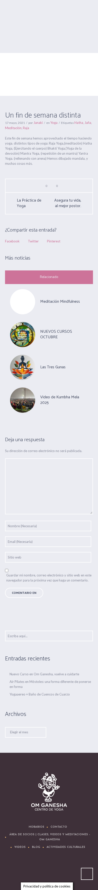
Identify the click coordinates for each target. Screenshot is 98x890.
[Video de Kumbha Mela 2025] (22, 400)
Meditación (13, 128)
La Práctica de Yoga (29, 203)
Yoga (35, 87)
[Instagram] (65, 871)
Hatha (78, 123)
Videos (20, 847)
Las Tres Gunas (53, 367)
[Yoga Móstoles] (49, 792)
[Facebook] (35, 871)
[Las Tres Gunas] (22, 367)
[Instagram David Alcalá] (80, 871)
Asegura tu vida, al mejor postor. (67, 203)
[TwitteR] (20, 871)
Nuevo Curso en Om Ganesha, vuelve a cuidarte (44, 674)
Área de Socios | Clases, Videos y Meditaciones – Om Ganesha (49, 837)
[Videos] (50, 871)
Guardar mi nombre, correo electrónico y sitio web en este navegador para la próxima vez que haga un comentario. (48, 577)
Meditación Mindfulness (60, 301)
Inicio (25, 87)
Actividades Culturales (65, 847)
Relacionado (49, 277)
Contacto (59, 827)
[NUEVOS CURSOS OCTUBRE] (22, 334)
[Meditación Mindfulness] (22, 301)
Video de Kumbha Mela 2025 (59, 400)
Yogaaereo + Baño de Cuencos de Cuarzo (40, 694)
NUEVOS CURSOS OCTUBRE (56, 334)
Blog (36, 847)
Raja (26, 128)
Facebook (12, 241)
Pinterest (53, 241)
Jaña (87, 123)
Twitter (33, 241)
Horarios (36, 827)
